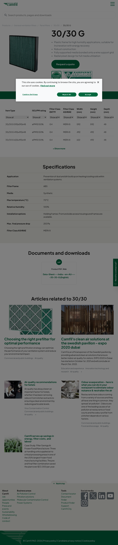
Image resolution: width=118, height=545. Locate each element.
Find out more (47, 85)
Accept (88, 94)
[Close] (98, 82)
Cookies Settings (30, 94)
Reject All (66, 94)
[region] (59, 90)
